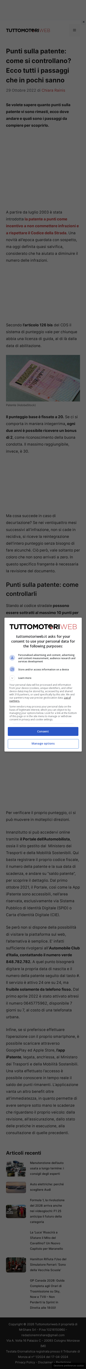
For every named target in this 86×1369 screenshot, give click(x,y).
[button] (43, 678)
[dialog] (43, 685)
